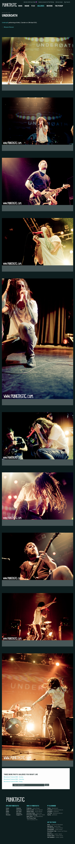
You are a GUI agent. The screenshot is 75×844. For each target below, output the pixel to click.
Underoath (5, 22)
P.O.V (33, 6)
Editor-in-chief (35, 810)
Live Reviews (55, 828)
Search (46, 784)
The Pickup (59, 6)
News (20, 6)
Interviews (19, 810)
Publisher (33, 808)
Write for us (54, 834)
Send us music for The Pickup (46, 2)
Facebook (55, 810)
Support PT (19, 814)
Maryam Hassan (9, 27)
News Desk (35, 816)
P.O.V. (7, 813)
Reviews (50, 6)
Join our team (59, 2)
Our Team (18, 811)
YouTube (55, 813)
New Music (53, 826)
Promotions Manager (36, 814)
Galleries (40, 6)
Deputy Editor (34, 811)
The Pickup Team (31, 818)
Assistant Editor (34, 813)
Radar (27, 6)
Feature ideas (55, 835)
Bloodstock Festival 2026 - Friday (13, 781)
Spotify (52, 814)
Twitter (52, 808)
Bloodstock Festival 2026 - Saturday (14, 779)
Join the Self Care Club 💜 (30, 2)
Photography (54, 829)
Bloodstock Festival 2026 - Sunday (13, 777)
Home (7, 808)
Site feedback (55, 837)
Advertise (18, 813)
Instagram (53, 811)
